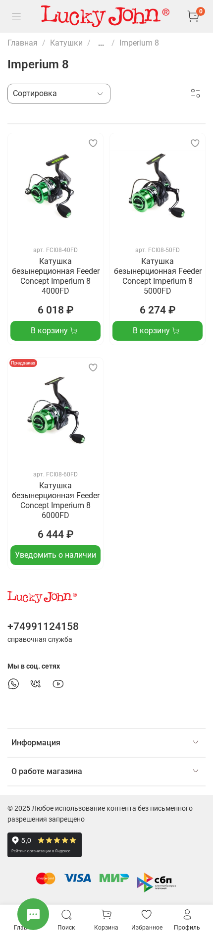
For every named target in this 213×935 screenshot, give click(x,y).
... (101, 43)
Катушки (66, 43)
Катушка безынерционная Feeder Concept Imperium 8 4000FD (56, 276)
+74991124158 (43, 626)
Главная (22, 43)
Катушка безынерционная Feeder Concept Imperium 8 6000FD (56, 500)
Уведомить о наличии (55, 555)
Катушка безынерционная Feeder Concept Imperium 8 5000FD (158, 276)
